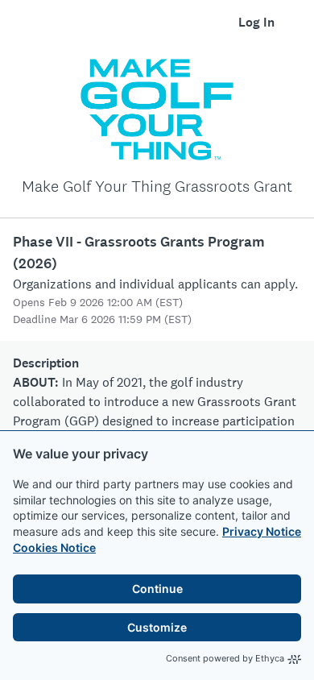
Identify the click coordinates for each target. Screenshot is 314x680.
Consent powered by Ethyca (225, 658)
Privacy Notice (261, 531)
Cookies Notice (54, 547)
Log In (256, 22)
